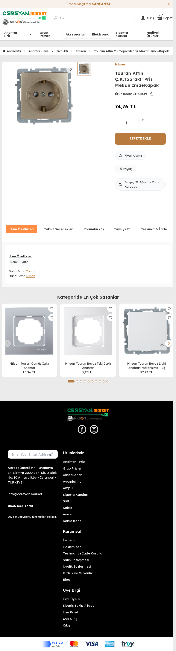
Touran (31, 271)
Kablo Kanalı (73, 521)
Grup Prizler (72, 468)
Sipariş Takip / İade (78, 605)
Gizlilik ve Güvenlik (78, 573)
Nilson (120, 64)
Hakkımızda (72, 547)
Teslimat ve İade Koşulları (84, 553)
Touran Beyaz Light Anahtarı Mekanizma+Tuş (147, 366)
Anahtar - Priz (74, 462)
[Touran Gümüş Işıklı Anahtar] (29, 331)
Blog (66, 579)
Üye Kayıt (70, 612)
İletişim (69, 540)
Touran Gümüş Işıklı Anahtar (34, 366)
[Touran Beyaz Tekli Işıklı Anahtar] (87, 331)
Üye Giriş (70, 619)
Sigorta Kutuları (75, 495)
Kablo (67, 508)
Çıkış (66, 625)
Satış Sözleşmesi (76, 560)
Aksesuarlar (72, 475)
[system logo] (24, 18)
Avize (67, 514)
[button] (71, 381)
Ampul (68, 488)
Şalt (66, 501)
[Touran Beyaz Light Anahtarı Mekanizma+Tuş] (146, 331)
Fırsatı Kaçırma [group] (88, 4)
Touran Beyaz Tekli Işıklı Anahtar (93, 366)
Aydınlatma (72, 481)
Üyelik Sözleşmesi (77, 566)
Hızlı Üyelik (71, 599)
